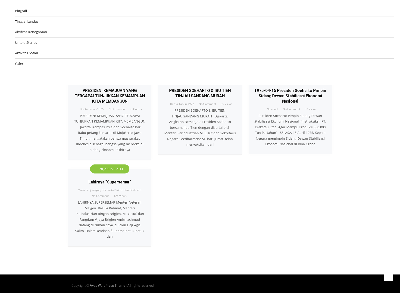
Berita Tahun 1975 (92, 109)
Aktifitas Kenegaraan (31, 32)
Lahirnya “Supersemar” (109, 182)
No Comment (117, 109)
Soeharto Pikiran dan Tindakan (121, 190)
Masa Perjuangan (89, 190)
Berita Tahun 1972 (182, 104)
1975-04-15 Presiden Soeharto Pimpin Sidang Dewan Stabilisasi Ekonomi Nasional (290, 96)
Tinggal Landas (26, 21)
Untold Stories (26, 42)
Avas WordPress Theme (107, 285)
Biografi (21, 11)
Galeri (19, 63)
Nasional (272, 109)
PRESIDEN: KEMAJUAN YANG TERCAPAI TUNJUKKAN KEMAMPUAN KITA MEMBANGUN (110, 96)
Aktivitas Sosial (26, 53)
